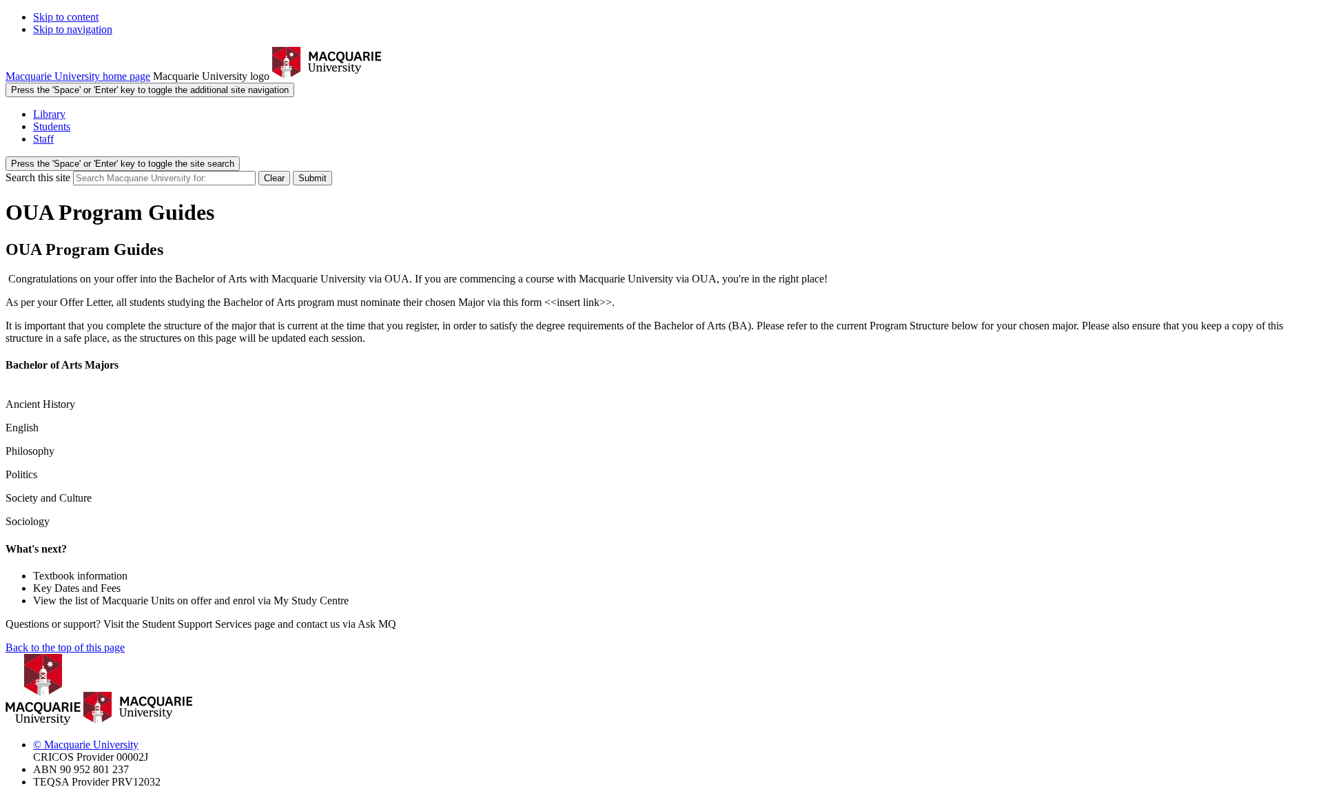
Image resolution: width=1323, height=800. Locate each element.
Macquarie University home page (78, 76)
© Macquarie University (86, 744)
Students (51, 126)
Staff (43, 139)
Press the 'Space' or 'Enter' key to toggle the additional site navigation (150, 90)
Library (49, 114)
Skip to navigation (72, 29)
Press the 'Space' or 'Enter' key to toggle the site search (122, 163)
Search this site (38, 177)
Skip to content (66, 17)
